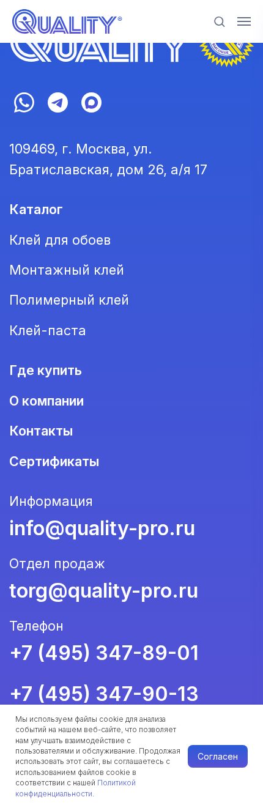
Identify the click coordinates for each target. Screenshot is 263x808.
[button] (219, 21)
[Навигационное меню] (244, 21)
